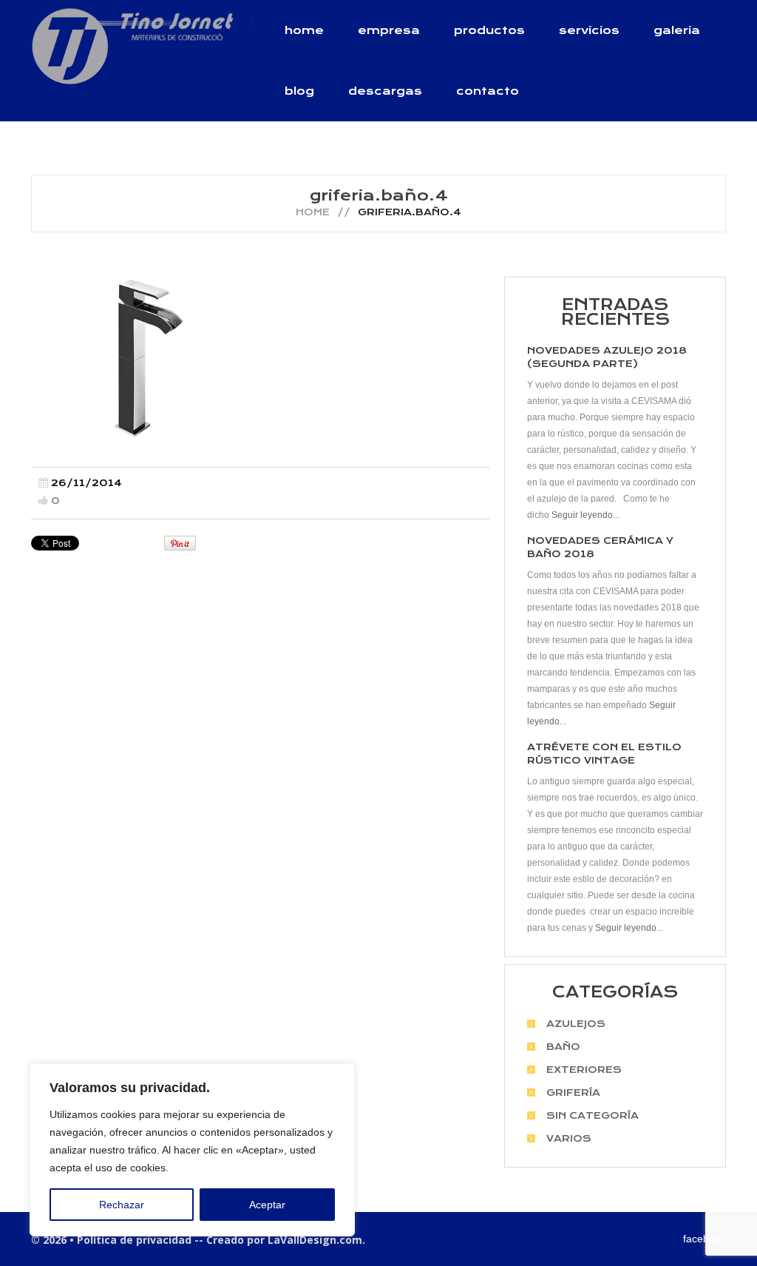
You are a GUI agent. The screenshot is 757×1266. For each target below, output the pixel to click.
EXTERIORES (584, 1069)
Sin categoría (592, 1115)
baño (563, 1046)
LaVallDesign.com (315, 1240)
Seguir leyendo (582, 515)
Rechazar (121, 1205)
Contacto (487, 91)
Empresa (389, 30)
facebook (704, 1239)
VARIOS (568, 1138)
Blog (299, 91)
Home (304, 30)
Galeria (677, 30)
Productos (489, 30)
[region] (192, 1149)
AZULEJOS (575, 1023)
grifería (573, 1092)
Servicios (589, 30)
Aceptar (267, 1205)
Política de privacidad (134, 1240)
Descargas (385, 91)
